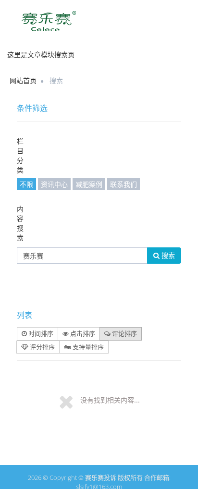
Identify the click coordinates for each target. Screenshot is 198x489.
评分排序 (41, 346)
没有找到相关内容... (110, 399)
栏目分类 (20, 155)
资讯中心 (54, 184)
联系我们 (123, 184)
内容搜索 (20, 223)
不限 (26, 184)
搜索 (167, 255)
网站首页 (23, 80)
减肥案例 (88, 184)
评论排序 (124, 333)
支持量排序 (87, 346)
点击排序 (82, 333)
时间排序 (40, 333)
